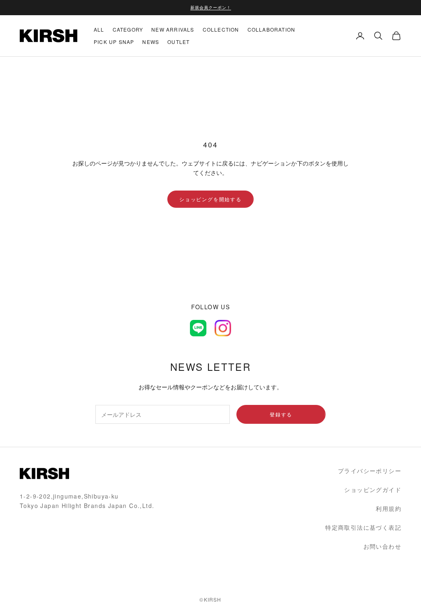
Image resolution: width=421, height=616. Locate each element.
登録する (281, 414)
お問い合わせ (382, 546)
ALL (99, 29)
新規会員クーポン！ (210, 7)
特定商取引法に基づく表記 (363, 527)
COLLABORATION (272, 29)
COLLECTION (221, 29)
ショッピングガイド (372, 489)
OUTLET (178, 41)
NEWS (150, 41)
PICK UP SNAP (114, 41)
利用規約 (388, 508)
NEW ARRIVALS (172, 29)
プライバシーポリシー (369, 471)
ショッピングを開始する (210, 198)
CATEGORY (128, 29)
